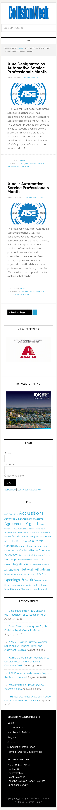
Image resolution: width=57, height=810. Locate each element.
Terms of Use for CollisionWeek (24, 751)
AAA (6, 514)
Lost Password (15, 727)
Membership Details (18, 732)
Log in (39, 802)
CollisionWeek (28, 12)
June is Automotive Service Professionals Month (28, 188)
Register (12, 737)
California (36, 541)
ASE (22, 164)
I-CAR (42, 559)
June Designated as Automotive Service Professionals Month (27, 68)
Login (10, 722)
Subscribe (10, 489)
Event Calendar (16, 777)
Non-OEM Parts (39, 574)
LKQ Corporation (34, 565)
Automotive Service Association (21, 532)
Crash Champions (36, 555)
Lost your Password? (29, 489)
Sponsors (12, 742)
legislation (20, 564)
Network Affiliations (35, 569)
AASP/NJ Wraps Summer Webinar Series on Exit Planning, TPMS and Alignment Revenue (25, 646)
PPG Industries (41, 580)
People (27, 579)
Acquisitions (31, 513)
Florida (35, 560)
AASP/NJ (13, 513)
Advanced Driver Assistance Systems (23, 518)
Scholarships (34, 585)
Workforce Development (34, 589)
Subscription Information (21, 747)
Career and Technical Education (31, 546)
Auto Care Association (27, 529)
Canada (9, 546)
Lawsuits (8, 564)
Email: (7, 452)
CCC (17, 550)
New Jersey (10, 574)
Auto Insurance (42, 529)
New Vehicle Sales (24, 574)
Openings (12, 580)
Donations (47, 555)
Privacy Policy (15, 773)
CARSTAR (9, 550)
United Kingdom (12, 589)
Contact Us (13, 769)
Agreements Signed (21, 524)
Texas (44, 585)
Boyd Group (23, 541)
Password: (10, 464)
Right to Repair (22, 585)
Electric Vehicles (24, 559)
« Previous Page (17, 312)
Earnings (10, 559)
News (22, 161)
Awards (16, 536)
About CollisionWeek (19, 765)
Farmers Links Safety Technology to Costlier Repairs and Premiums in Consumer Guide (26, 661)
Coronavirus (23, 555)
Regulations (10, 585)
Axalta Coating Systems (32, 536)
